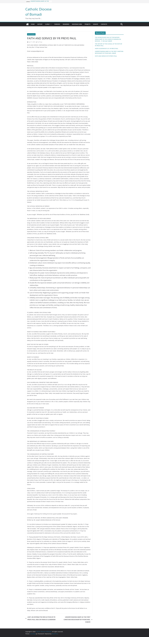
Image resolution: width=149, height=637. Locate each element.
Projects (87, 24)
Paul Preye (39, 42)
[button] (51, 24)
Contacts (104, 24)
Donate (95, 24)
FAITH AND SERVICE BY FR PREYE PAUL (106, 56)
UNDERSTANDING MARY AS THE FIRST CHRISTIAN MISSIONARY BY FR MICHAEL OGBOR (77, 619)
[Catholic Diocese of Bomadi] (27, 24)
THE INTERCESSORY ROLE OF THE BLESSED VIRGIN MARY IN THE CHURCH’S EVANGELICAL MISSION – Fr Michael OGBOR (108, 39)
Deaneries (66, 24)
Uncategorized (31, 34)
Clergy (47, 24)
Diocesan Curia (77, 24)
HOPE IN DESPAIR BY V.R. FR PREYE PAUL (106, 48)
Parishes (57, 24)
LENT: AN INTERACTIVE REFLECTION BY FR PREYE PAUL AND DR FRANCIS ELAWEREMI (41, 618)
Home (33, 24)
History (39, 24)
